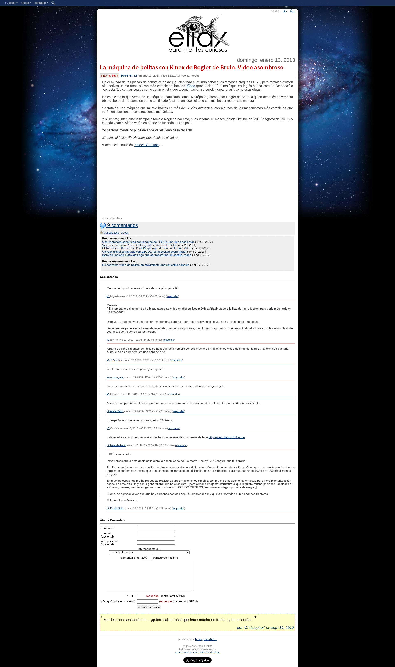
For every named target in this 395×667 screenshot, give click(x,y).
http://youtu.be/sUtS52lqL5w (227, 437)
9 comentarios (122, 225)
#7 (108, 428)
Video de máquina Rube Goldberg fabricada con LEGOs (138, 245)
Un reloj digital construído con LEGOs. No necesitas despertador (144, 251)
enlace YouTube (147, 145)
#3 (108, 360)
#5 (108, 394)
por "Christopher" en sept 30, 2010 (265, 627)
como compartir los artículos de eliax (197, 652)
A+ (292, 11)
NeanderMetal (118, 445)
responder (172, 296)
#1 (108, 296)
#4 (108, 377)
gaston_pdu (117, 377)
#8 (108, 445)
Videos (125, 232)
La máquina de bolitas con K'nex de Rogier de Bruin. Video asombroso (191, 67)
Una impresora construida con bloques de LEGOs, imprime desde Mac (148, 241)
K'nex (191, 86)
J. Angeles (116, 360)
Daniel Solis (117, 508)
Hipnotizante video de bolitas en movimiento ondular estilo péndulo (145, 264)
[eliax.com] (197, 32)
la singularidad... (206, 639)
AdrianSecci (117, 411)
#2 (108, 339)
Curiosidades (111, 232)
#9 (108, 508)
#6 (108, 411)
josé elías (129, 75)
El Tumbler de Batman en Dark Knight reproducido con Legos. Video (146, 248)
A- (285, 11)
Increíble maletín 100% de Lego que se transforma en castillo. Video (146, 255)
